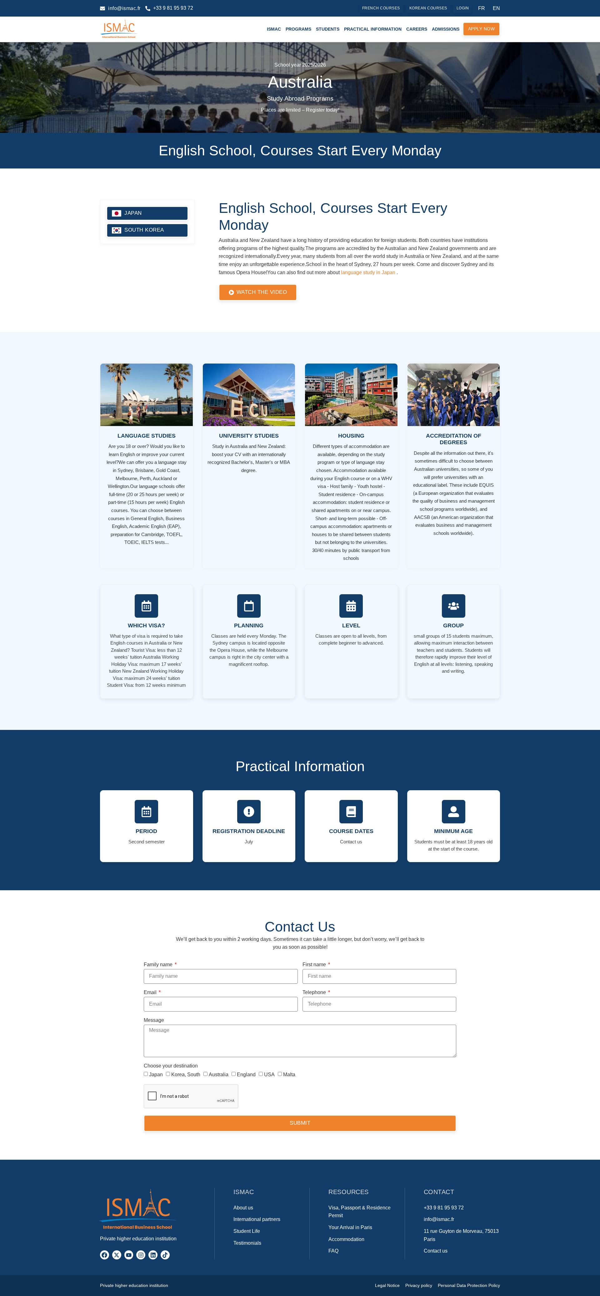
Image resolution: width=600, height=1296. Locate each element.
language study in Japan (368, 272)
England (246, 1074)
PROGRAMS (298, 29)
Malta (289, 1074)
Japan (156, 1074)
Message (154, 1020)
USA (269, 1074)
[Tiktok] (165, 1254)
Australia (218, 1074)
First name (314, 964)
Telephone (314, 992)
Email (151, 992)
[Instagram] (140, 1254)
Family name (159, 964)
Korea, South (185, 1074)
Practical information (373, 29)
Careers (416, 29)
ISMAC (274, 29)
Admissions (445, 29)
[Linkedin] (153, 1254)
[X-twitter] (116, 1254)
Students (327, 29)
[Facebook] (104, 1254)
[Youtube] (128, 1254)
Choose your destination (171, 1065)
